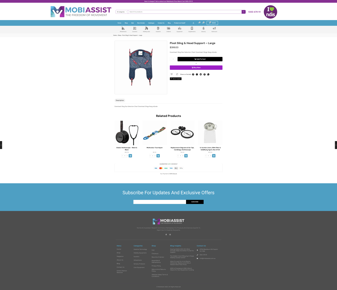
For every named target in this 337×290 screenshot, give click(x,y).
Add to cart (201, 59)
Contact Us (161, 23)
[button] (254, 12)
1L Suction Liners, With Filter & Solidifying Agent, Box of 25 (210, 149)
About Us (120, 260)
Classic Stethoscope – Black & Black (126, 149)
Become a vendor (158, 257)
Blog (169, 23)
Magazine (120, 256)
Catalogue (151, 23)
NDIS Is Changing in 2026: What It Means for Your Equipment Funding (182, 269)
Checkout (155, 253)
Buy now (197, 67)
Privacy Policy (156, 266)
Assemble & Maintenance (156, 261)
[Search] (244, 12)
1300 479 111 (189, 1)
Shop (126, 23)
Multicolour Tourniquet (155, 148)
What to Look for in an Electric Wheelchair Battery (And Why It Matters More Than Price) (180, 263)
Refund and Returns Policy (159, 270)
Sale (132, 23)
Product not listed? (179, 23)
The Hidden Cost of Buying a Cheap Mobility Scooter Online (182, 256)
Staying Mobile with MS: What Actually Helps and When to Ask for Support (182, 250)
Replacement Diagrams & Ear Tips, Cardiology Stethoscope (182, 149)
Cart (153, 250)
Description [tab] (120, 100)
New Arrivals (141, 23)
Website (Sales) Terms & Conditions (160, 275)
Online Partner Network (122, 271)
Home (119, 23)
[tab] (120, 100)
